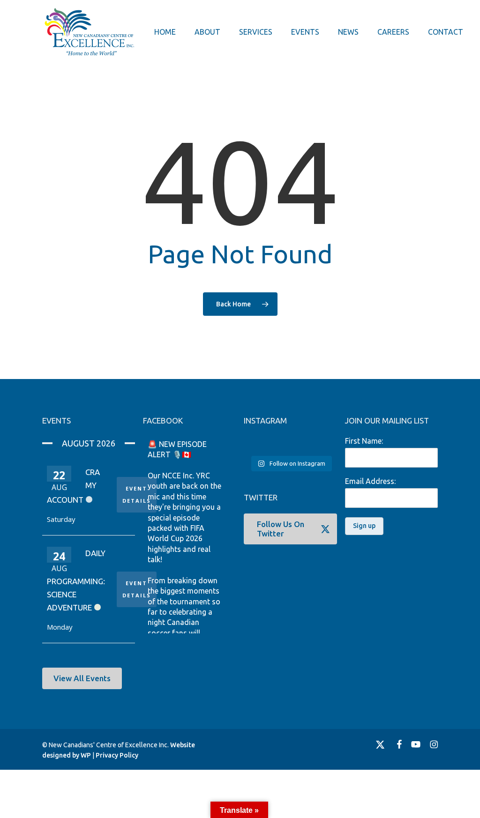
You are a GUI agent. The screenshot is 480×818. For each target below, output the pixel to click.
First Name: (364, 441)
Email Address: (370, 481)
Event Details (136, 494)
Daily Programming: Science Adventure (76, 580)
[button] (82, 678)
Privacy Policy (117, 755)
